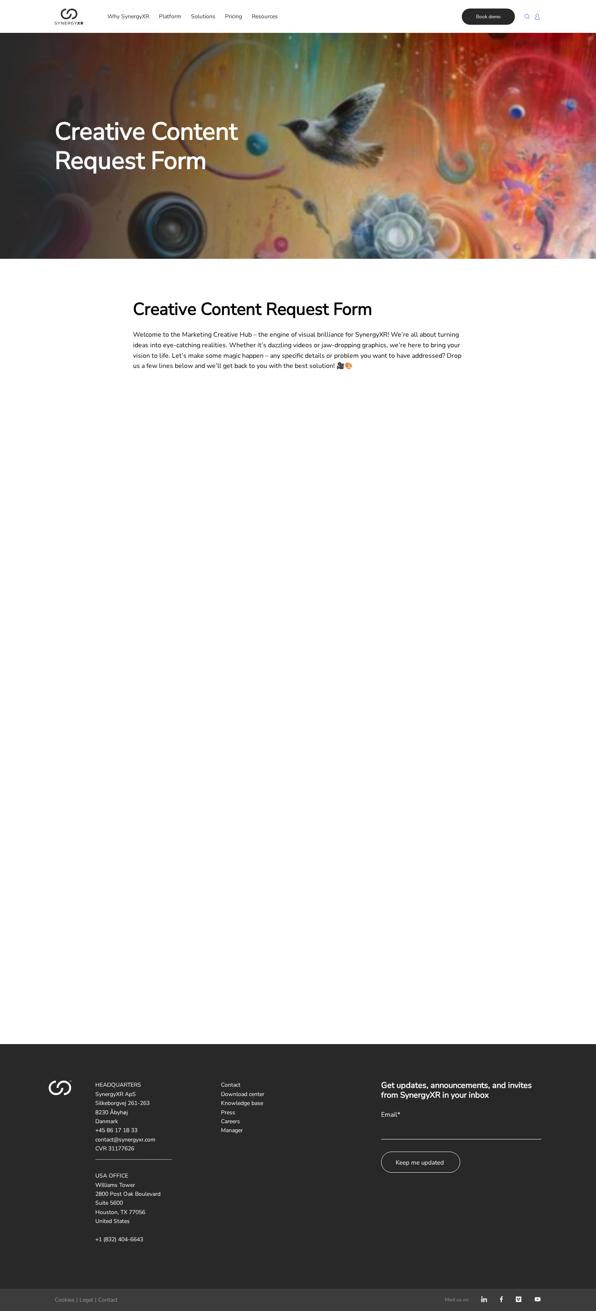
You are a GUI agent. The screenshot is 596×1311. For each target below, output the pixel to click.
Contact (230, 1085)
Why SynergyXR (128, 16)
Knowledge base (242, 1103)
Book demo (488, 16)
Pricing (233, 16)
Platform (170, 16)
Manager (232, 1130)
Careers (230, 1121)
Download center (242, 1094)
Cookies (65, 1300)
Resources (265, 16)
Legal (86, 1300)
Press (228, 1112)
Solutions (203, 16)
